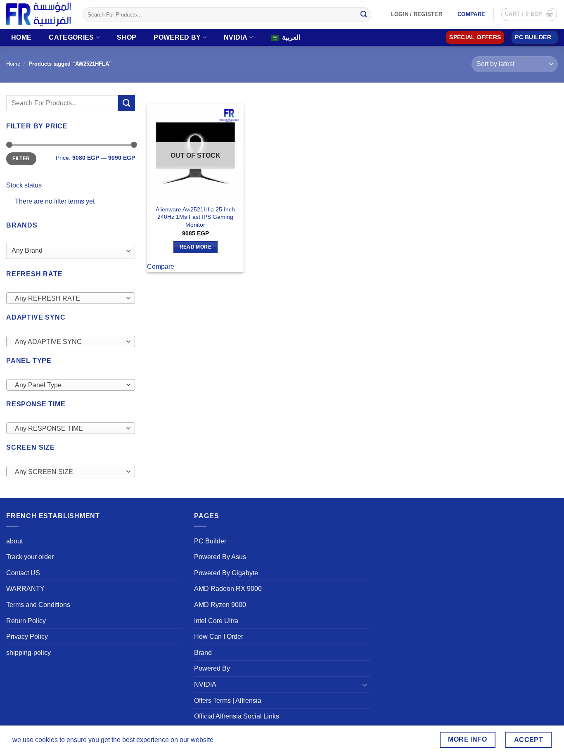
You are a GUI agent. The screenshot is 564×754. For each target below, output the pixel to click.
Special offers (475, 37)
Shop (126, 37)
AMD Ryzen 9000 (220, 604)
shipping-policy (28, 652)
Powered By (177, 37)
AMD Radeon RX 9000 (228, 588)
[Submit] (364, 14)
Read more (195, 246)
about (14, 541)
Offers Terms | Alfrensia (227, 700)
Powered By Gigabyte (226, 572)
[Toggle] (365, 685)
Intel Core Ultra (216, 620)
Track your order (30, 556)
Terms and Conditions (38, 604)
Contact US (23, 572)
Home (21, 37)
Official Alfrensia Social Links (236, 716)
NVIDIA (235, 37)
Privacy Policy (27, 636)
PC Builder (210, 541)
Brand (203, 652)
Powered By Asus (220, 556)
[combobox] (70, 298)
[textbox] (69, 298)
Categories (71, 37)
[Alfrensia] (38, 14)
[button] (529, 14)
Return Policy (26, 620)
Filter (21, 158)
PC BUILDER (533, 37)
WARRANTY (25, 588)
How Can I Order (218, 636)
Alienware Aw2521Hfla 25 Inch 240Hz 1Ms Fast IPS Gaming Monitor (195, 217)
